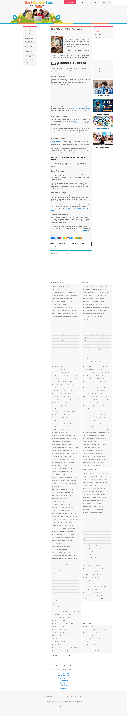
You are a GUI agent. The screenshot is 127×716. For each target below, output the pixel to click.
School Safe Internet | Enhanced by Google (92, 485)
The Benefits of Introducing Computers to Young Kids (64, 378)
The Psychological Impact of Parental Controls (93, 632)
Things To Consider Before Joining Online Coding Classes (96, 396)
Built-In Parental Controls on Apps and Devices (94, 644)
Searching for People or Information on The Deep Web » (81, 244)
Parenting (97, 31)
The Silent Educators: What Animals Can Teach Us (63, 358)
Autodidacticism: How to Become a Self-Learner (62, 468)
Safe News (63, 686)
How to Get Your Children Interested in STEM (62, 384)
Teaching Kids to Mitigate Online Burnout (61, 495)
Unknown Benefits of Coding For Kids (91, 408)
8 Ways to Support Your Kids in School (60, 573)
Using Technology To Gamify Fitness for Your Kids (63, 393)
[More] (81, 238)
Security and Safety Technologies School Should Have (95, 586)
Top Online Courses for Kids (58, 501)
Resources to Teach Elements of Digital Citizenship (94, 423)
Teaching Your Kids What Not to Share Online (62, 301)
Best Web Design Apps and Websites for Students (63, 423)
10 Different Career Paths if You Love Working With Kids (65, 319)
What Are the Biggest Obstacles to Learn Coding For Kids (96, 372)
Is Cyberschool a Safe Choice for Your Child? (62, 546)
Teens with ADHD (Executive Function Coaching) (94, 456)
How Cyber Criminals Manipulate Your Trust (93, 518)
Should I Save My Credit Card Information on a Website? (96, 560)
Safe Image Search (63, 676)
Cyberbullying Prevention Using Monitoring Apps (94, 647)
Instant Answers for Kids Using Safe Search (61, 504)
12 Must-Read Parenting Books (59, 638)
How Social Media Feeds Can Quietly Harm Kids (63, 650)
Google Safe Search (63, 673)
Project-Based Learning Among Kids (91, 343)
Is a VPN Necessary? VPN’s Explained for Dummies (94, 574)
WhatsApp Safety (29, 38)
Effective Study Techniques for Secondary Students (94, 310)
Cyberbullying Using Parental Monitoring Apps (62, 405)
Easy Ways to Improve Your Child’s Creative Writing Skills (65, 516)
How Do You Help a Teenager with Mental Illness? (63, 462)
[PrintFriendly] (73, 238)
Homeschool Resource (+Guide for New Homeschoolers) (64, 340)
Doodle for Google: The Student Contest (61, 576)
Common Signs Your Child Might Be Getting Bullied (63, 531)
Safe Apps (63, 688)
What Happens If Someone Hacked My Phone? (93, 595)
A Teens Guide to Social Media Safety (60, 369)
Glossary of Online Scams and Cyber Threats (93, 491)
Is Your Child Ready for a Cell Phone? (60, 396)
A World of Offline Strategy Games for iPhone (62, 614)
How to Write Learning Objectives (91, 355)
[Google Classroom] (65, 238)
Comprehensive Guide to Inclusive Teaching (93, 337)
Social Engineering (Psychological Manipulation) (94, 577)
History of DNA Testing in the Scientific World (93, 393)
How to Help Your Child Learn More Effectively (62, 540)
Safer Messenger (29, 59)
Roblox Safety (28, 28)
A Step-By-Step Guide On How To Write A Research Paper (96, 358)
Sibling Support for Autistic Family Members (62, 620)
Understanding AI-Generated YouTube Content (63, 606)
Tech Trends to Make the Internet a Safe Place (62, 471)
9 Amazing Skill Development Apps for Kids (61, 441)
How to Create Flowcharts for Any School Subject (94, 346)
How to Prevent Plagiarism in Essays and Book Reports (95, 414)
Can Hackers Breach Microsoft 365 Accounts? (93, 565)
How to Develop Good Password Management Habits (95, 524)
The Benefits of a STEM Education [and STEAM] (94, 405)
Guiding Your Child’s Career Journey (60, 591)
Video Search (63, 681)
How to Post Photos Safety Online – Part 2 (61, 337)
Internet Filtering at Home (89, 635)
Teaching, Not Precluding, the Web (59, 432)
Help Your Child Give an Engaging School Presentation (95, 286)
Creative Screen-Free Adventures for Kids (61, 343)
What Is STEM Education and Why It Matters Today (95, 459)
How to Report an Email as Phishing (91, 571)
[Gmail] (68, 238)
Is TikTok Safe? (28, 46)
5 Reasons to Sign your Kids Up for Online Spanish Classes (65, 447)
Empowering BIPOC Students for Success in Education (95, 366)
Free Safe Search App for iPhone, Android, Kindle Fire (95, 650)
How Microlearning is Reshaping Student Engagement (95, 334)
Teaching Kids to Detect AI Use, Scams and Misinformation (96, 533)
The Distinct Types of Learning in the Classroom (94, 298)
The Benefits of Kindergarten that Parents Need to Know (96, 432)
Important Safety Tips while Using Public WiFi (93, 539)
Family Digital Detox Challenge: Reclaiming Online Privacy (65, 600)
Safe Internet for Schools (102, 147)
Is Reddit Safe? (28, 51)
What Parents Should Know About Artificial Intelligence (64, 346)
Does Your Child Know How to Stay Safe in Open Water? (64, 310)
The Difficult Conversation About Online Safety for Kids (64, 375)
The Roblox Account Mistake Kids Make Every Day (63, 450)
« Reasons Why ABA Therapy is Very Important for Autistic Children (58, 245)
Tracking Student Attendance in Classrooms (93, 462)
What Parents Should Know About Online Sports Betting (65, 567)
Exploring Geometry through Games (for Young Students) (96, 319)
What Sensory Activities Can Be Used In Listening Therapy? (65, 611)
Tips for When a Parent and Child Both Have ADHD (63, 411)
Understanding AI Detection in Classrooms (93, 453)
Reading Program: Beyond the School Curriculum (63, 617)
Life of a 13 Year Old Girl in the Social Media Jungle (63, 435)
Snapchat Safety (29, 49)
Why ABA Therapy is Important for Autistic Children (64, 483)
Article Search (58, 696)
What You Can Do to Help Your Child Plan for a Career (64, 528)
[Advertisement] (70, 96)
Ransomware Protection (88, 580)
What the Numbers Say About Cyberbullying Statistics (64, 292)
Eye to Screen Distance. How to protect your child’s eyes (64, 316)
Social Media (97, 37)
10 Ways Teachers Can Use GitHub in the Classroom (95, 375)
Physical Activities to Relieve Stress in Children (62, 525)
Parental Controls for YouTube (90, 641)
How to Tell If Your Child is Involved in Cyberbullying (64, 438)
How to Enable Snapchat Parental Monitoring (93, 638)
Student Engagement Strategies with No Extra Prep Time (96, 292)
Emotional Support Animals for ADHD (60, 286)
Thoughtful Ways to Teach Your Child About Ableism (64, 555)
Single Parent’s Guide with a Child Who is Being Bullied (64, 477)
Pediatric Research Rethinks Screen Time (61, 289)
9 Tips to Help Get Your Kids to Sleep (60, 304)
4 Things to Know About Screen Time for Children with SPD (65, 399)
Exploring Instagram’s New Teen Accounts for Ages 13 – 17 (65, 331)
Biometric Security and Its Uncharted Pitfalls (93, 506)
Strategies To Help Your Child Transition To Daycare (63, 381)
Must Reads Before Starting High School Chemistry (94, 322)
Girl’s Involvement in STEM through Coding (93, 411)
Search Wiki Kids (63, 678)
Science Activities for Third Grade (90, 331)
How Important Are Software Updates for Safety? (94, 494)
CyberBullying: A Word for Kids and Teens (61, 456)
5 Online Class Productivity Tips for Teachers (62, 510)
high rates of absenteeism (76, 121)
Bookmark (39, 7)
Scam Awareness (29, 36)
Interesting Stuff (98, 68)
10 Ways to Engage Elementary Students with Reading (95, 387)
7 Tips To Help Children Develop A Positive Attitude (63, 474)
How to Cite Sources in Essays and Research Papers (94, 295)
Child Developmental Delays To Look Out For (62, 352)
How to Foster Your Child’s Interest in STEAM (62, 322)
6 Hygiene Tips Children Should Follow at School (63, 459)
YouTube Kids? (28, 31)
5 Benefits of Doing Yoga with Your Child (61, 552)
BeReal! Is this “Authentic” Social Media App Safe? (94, 497)
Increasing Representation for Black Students (93, 435)
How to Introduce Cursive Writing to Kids (61, 349)
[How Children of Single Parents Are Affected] (57, 36)
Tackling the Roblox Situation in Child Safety (62, 298)
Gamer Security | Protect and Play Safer (92, 503)
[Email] (78, 238)
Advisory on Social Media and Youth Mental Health (63, 328)
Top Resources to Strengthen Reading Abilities (93, 313)
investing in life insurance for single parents (80, 108)
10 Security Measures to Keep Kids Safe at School (94, 592)
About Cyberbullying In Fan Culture (60, 387)
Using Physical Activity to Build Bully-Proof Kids (63, 623)
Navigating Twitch (29, 62)
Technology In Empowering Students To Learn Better (95, 381)
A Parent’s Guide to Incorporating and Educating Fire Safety (65, 585)
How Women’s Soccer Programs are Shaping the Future (64, 334)
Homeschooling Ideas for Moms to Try (60, 364)
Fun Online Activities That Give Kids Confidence (63, 390)
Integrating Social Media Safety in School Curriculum (95, 340)
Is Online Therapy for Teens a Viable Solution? (62, 444)
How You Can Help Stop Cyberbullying (60, 465)
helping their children (62, 133)
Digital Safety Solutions (49, 696)
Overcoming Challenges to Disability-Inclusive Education (96, 349)
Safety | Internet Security (100, 62)
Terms (68, 696)
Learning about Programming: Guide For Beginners (94, 378)
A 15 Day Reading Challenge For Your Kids (61, 570)
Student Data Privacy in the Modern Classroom (94, 551)
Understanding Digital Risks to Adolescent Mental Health (65, 647)
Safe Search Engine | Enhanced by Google (92, 512)
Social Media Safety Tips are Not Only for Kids (62, 420)
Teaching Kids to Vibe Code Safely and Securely (93, 301)
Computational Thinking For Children (91, 447)
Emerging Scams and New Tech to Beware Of (93, 509)
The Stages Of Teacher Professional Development (94, 438)
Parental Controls (99, 65)
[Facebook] (52, 238)
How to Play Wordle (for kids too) (59, 486)
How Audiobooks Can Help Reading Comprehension (64, 313)
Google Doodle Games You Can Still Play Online (63, 429)
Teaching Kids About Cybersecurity (91, 515)
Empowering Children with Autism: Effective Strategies (64, 603)
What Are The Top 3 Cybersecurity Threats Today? (94, 488)
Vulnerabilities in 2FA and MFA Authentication (93, 542)
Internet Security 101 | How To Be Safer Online (93, 554)
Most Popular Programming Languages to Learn (94, 361)
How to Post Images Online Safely (59, 402)
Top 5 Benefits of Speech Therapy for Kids (61, 564)
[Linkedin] (58, 238)
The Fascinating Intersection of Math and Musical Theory (96, 352)
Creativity (97, 76)
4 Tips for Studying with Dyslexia (90, 325)
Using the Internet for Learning (59, 498)
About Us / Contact (75, 696)
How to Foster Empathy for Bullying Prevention (62, 414)
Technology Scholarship (102, 114)
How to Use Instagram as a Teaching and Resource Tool (95, 364)
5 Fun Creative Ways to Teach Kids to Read (93, 450)
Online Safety (98, 34)
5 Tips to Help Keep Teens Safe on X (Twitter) (62, 522)
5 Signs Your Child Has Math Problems (92, 465)
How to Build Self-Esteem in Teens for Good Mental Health (65, 558)
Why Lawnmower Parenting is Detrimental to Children (64, 453)
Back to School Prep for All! (102, 95)
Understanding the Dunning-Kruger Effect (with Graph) (95, 417)
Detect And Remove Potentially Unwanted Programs (95, 568)
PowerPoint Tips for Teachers (90, 441)
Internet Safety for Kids (57, 597)
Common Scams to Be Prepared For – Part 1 (93, 476)
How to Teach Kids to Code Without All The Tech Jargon (95, 390)
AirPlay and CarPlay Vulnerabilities (91, 521)
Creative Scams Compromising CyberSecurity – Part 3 (95, 482)
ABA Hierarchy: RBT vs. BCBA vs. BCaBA (61, 325)
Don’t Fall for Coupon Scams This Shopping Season (94, 500)
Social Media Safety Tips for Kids (59, 408)
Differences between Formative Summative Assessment (95, 328)
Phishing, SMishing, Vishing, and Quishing (92, 557)
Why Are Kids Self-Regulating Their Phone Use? (62, 307)
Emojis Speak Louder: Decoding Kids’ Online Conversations (65, 519)
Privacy (64, 696)
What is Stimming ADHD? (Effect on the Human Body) (64, 492)
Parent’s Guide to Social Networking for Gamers (63, 417)
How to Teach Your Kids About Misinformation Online (64, 366)
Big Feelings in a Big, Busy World (59, 641)
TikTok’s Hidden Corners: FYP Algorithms (61, 582)
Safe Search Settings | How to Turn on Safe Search (94, 598)
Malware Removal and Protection (90, 562)
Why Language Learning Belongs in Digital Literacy (94, 289)
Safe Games (63, 683)
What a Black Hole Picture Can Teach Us (61, 561)
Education (97, 28)
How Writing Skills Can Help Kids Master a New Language (65, 480)
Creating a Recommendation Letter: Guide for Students (95, 399)
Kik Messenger (28, 43)
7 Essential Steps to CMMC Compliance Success (94, 589)
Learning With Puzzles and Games (59, 549)
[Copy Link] (76, 238)
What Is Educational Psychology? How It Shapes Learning (96, 307)
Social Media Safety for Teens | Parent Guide (62, 426)
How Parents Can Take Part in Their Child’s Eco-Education (65, 355)
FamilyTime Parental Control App (90, 626)
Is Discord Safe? (29, 33)
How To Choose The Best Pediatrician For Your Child (64, 513)
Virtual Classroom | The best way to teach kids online (95, 444)
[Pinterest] (60, 238)
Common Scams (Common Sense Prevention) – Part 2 (95, 479)
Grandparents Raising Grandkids (59, 629)
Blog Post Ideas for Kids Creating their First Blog (63, 537)
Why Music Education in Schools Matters (92, 304)
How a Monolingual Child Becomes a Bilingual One (63, 588)
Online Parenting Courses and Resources (61, 635)
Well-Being (97, 71)
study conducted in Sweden (58, 141)
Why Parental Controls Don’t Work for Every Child (94, 629)
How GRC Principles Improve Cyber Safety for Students (95, 473)
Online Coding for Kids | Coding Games (61, 626)
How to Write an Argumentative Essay (92, 384)
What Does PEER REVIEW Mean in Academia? (93, 369)
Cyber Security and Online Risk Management (93, 548)
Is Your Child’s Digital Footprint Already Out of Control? (64, 295)
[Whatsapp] (63, 238)
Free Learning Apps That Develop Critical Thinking (94, 426)
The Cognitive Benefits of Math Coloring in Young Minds (64, 594)
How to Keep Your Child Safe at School (60, 644)
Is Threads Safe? (29, 56)
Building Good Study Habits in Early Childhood (62, 507)
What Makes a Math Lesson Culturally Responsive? (94, 402)
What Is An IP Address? (57, 543)
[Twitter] (55, 238)
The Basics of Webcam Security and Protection (93, 536)
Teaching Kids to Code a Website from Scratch (62, 489)
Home (81, 696)
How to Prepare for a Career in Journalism (92, 316)
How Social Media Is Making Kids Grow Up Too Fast (63, 361)
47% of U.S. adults (69, 53)
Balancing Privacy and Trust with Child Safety (62, 372)
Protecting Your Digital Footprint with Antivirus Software (96, 527)
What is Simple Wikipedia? (58, 579)
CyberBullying (28, 41)
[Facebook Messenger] (70, 238)
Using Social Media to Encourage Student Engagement (95, 429)
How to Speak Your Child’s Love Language (61, 609)
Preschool (97, 73)
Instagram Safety (29, 54)
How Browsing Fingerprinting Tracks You (92, 545)
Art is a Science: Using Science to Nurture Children (63, 534)
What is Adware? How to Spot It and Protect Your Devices (96, 530)
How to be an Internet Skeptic (90, 583)
